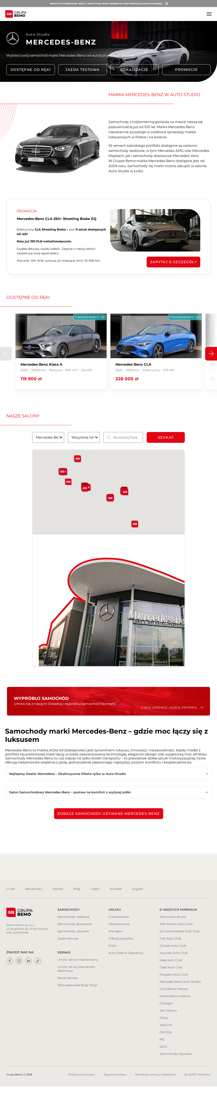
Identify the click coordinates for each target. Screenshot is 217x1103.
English (137, 889)
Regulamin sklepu (115, 1074)
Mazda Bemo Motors (175, 996)
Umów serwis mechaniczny (77, 960)
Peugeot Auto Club (174, 974)
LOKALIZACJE (135, 70)
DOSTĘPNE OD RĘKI (31, 70)
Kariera (58, 889)
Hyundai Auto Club (174, 953)
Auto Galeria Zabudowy (125, 953)
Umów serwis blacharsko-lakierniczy (76, 969)
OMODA (166, 1032)
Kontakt (116, 889)
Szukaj (166, 437)
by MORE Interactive (197, 1074)
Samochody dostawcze (74, 924)
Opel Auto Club (171, 967)
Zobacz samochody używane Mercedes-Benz (108, 814)
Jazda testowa (82, 70)
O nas (10, 889)
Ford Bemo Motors (174, 989)
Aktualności (33, 889)
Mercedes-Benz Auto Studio (180, 982)
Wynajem (115, 931)
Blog (76, 889)
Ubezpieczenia (119, 924)
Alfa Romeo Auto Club (176, 924)
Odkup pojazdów (121, 938)
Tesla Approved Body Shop (77, 985)
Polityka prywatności (81, 1074)
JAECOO (166, 1025)
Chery (164, 1018)
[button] (211, 354)
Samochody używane (73, 931)
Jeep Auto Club (171, 960)
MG (162, 1039)
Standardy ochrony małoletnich (155, 1074)
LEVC (163, 1046)
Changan (166, 1003)
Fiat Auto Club (170, 938)
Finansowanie (118, 917)
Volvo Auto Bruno (173, 917)
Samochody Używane (176, 1054)
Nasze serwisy (67, 978)
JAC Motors (168, 1010)
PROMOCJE (186, 70)
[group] (61, 351)
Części (95, 889)
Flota (112, 946)
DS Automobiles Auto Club (180, 931)
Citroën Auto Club (173, 946)
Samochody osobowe (73, 917)
